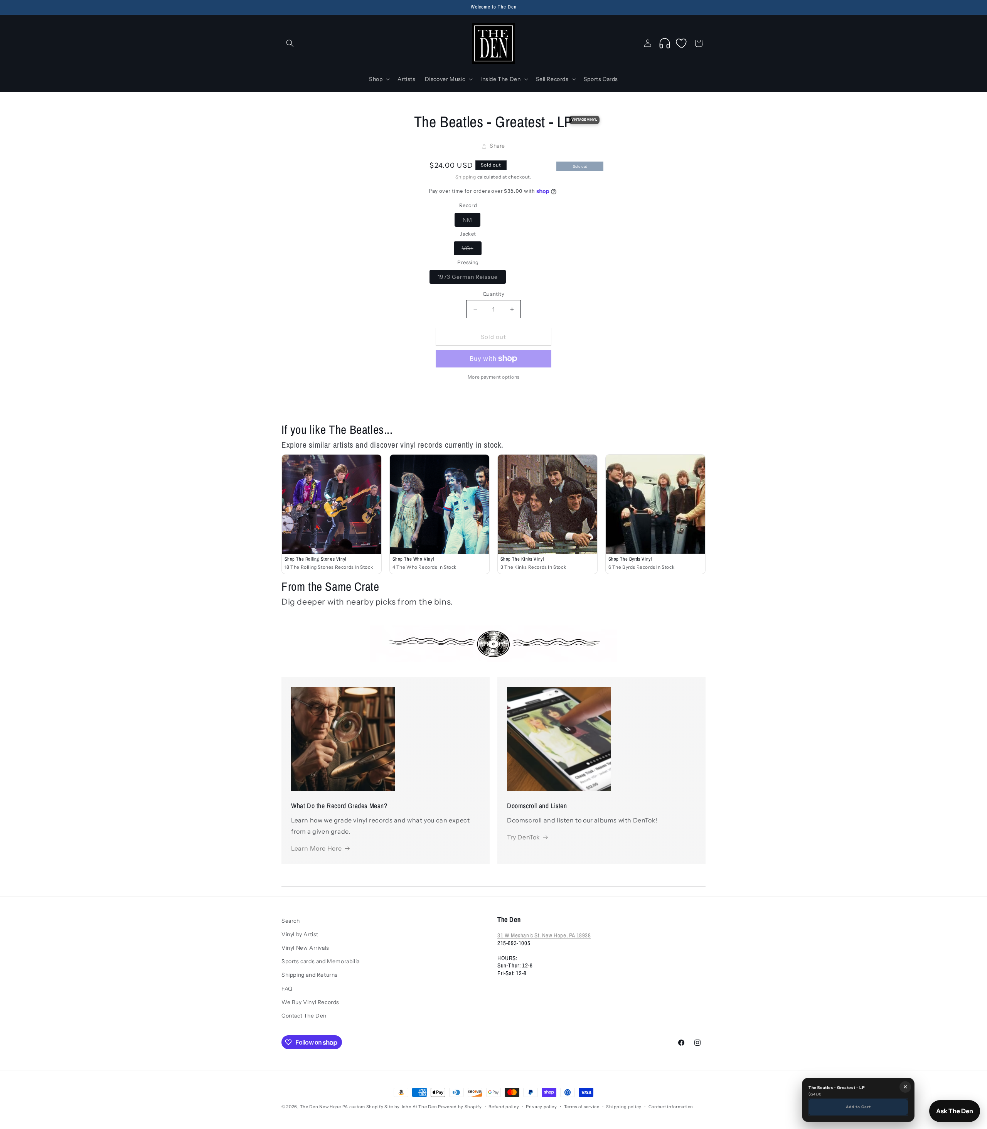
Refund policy (503, 1106)
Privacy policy (541, 1106)
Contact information (670, 1106)
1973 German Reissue (472, 278)
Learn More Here (316, 848)
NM (471, 221)
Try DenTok (523, 837)
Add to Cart (858, 1106)
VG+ (472, 249)
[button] (289, 43)
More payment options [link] (494, 377)
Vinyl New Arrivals (305, 948)
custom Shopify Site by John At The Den (393, 1106)
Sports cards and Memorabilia (320, 961)
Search (290, 920)
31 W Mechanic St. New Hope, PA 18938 (544, 936)
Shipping (465, 177)
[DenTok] (664, 43)
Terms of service (582, 1106)
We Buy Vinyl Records (310, 1002)
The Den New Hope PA (324, 1106)
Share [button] (497, 145)
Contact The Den (304, 1016)
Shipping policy (624, 1106)
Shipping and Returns (309, 975)
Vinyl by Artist (299, 934)
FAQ (287, 988)
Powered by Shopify (460, 1106)
